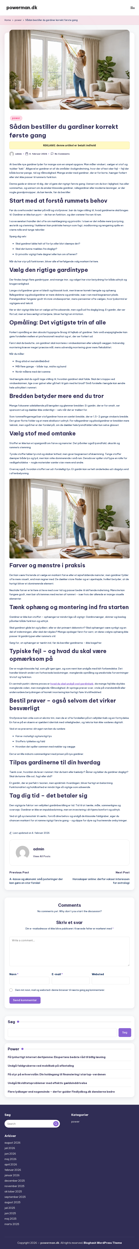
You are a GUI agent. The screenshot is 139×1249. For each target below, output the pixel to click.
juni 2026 (10, 1153)
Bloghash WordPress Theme (103, 1242)
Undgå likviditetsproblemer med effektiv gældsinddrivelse (47, 1083)
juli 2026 (10, 1148)
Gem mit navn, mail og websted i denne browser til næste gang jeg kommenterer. (60, 989)
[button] (41, 856)
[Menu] (132, 8)
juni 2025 (10, 1213)
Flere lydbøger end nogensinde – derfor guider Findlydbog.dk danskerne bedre (61, 1091)
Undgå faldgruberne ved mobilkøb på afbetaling (41, 1065)
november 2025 (14, 1186)
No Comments (62, 154)
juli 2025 (10, 1208)
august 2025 (12, 1202)
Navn (13, 974)
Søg (11, 1021)
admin (38, 849)
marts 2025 (12, 1224)
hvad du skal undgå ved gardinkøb (71, 683)
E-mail (57, 974)
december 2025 (15, 1180)
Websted (98, 974)
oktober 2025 (13, 1191)
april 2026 (11, 1164)
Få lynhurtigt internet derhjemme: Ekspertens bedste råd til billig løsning (57, 1057)
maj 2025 (10, 1218)
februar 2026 (13, 1170)
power (16, 118)
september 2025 (15, 1197)
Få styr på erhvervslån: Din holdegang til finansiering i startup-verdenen (57, 1074)
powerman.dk (21, 7)
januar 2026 (12, 1175)
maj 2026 (10, 1159)
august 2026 (12, 1142)
